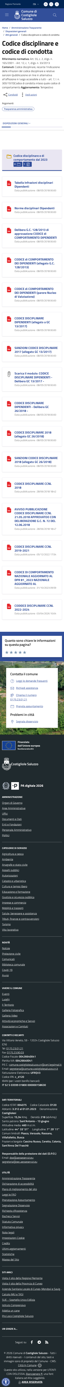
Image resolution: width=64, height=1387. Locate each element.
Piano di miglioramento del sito (19, 1189)
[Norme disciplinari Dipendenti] (9, 209)
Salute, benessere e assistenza (19, 913)
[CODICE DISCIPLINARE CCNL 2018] (9, 484)
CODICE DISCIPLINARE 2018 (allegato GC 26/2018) (33, 434)
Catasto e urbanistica (14, 881)
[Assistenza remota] (39, 1365)
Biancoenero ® (34, 1374)
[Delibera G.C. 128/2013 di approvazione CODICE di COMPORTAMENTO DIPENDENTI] (9, 230)
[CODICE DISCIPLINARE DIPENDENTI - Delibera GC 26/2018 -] (9, 403)
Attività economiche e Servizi (18, 1021)
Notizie (6, 948)
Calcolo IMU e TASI (12, 1294)
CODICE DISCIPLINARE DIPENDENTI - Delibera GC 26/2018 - (32, 407)
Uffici (5, 814)
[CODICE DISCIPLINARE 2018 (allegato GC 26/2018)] (9, 433)
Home (5, 27)
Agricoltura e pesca (13, 854)
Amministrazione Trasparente (26, 27)
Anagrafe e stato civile (14, 865)
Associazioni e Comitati (15, 1026)
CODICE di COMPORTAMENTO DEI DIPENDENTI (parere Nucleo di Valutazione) (35, 293)
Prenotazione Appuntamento (18, 1200)
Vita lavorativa (10, 930)
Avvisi (5, 975)
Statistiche (8, 1254)
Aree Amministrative (13, 808)
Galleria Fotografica (13, 1010)
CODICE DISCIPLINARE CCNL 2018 (33, 485)
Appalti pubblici (10, 870)
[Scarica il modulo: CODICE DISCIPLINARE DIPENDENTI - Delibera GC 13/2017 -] (9, 374)
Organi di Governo (12, 803)
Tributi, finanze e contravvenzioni (20, 919)
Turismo (6, 924)
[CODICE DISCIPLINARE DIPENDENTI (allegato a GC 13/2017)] (9, 319)
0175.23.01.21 (14, 1048)
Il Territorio (8, 1005)
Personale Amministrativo (16, 830)
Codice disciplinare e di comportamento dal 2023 (30, 157)
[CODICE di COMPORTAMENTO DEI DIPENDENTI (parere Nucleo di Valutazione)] (9, 289)
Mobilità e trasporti (12, 908)
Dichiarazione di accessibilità (18, 1184)
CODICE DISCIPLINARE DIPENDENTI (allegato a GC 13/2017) (32, 322)
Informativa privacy (13, 1227)
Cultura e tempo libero (14, 886)
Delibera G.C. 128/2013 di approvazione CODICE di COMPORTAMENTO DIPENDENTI (36, 234)
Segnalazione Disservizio (16, 1205)
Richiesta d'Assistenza (14, 1211)
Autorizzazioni (10, 875)
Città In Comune (27, 1365)
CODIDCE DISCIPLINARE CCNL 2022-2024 (34, 607)
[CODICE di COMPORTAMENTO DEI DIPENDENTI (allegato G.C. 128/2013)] (9, 260)
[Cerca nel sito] (55, 15)
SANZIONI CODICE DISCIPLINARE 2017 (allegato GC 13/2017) (36, 350)
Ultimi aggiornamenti (14, 1249)
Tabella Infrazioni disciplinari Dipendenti (34, 184)
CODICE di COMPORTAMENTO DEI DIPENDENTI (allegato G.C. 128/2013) (35, 263)
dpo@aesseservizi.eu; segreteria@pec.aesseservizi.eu (19, 1160)
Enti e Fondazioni (12, 824)
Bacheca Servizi (11, 1216)
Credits (6, 1243)
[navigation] (7, 15)
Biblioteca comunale (13, 964)
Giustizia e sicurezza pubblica (18, 897)
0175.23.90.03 (15, 1052)
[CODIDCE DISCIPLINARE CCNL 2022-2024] (9, 606)
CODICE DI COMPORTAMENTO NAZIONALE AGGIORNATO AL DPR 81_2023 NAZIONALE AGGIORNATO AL (34, 578)
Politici (5, 835)
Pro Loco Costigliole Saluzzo (17, 1316)
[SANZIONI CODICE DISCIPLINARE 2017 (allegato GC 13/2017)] (9, 348)
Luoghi (6, 999)
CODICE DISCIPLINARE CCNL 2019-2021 (33, 548)
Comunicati (8, 959)
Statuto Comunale (12, 1222)
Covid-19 (7, 970)
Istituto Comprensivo (14, 1305)
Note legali (8, 1232)
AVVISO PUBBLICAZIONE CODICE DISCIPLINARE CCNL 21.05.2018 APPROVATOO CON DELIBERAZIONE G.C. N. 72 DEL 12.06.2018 (35, 517)
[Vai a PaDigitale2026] (23, 785)
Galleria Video (9, 1016)
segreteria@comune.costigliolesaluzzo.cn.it (34, 1069)
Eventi (5, 994)
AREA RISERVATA (32, 1382)
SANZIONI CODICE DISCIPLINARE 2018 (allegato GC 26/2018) (36, 460)
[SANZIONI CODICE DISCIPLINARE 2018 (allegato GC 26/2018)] (9, 458)
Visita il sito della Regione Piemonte (22, 1278)
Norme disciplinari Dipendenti (35, 208)
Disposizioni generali (15, 31)
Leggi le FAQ (9, 1194)
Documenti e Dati (12, 819)
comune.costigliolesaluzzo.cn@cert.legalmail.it (35, 1065)
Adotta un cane (11, 1311)
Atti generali (11, 35)
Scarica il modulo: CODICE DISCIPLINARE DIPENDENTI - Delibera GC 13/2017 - (33, 377)
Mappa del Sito (10, 1259)
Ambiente (7, 859)
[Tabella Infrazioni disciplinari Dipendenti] (9, 183)
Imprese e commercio (14, 903)
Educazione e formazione (16, 892)
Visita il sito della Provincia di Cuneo (22, 1283)
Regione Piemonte (13, 4)
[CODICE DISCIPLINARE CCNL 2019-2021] (9, 547)
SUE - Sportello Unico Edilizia (18, 1300)
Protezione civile (11, 954)
